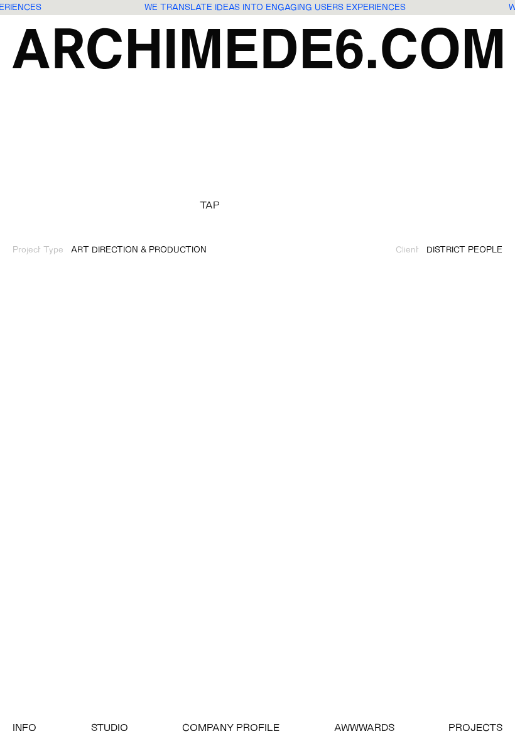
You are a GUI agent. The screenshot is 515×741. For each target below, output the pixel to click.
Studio (109, 728)
